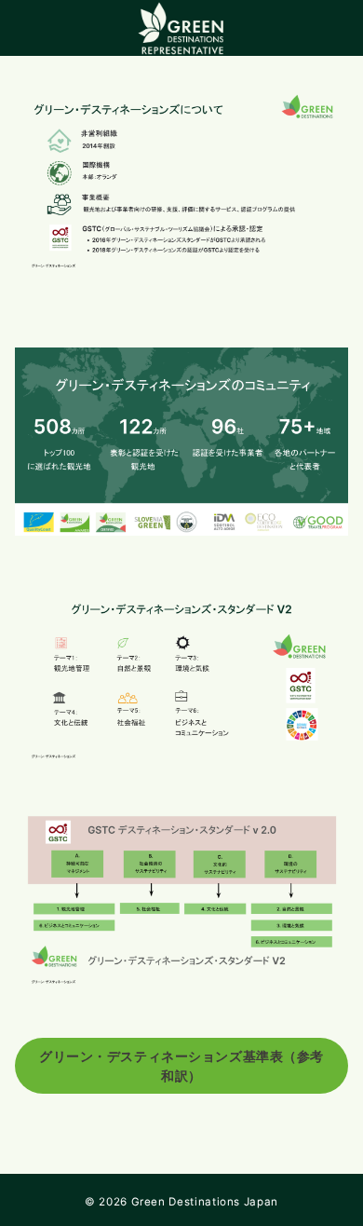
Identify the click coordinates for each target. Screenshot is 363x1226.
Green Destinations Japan (204, 1201)
